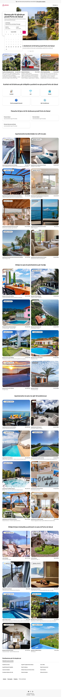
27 (13, 46)
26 (11, 46)
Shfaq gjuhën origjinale (40, 1)
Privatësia (28, 694)
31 (6, 49)
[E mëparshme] (28, 51)
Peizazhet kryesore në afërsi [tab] (8, 660)
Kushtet (33, 694)
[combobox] (15, 24)
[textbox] (9, 28)
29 (18, 46)
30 (20, 46)
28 (15, 46)
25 (8, 46)
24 (6, 46)
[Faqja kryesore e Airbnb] (5, 5)
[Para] (33, 51)
